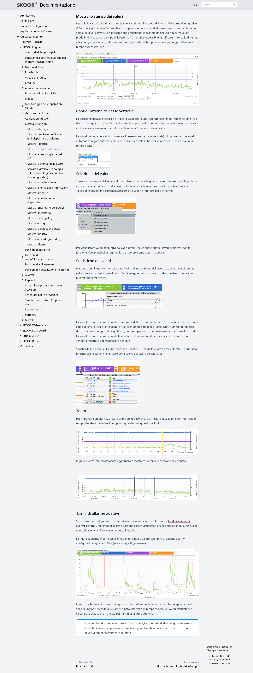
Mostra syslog (36, 223)
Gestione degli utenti (38, 113)
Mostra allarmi (36, 244)
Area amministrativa (37, 88)
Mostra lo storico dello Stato (45, 163)
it (197, 4)
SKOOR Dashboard (34, 330)
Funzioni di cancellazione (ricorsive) (47, 269)
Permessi (30, 314)
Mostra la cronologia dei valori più (46, 156)
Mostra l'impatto (37, 193)
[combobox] (219, 4)
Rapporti (30, 280)
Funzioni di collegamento (40, 264)
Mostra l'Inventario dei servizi (45, 207)
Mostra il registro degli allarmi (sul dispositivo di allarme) (46, 136)
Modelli (29, 320)
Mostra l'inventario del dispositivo (41, 200)
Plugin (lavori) (33, 309)
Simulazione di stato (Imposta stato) (43, 302)
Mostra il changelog (39, 218)
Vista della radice (35, 77)
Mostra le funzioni (36, 124)
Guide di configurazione (35, 26)
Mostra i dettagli (37, 129)
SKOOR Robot (31, 341)
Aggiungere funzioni (37, 118)
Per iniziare (27, 21)
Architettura (27, 15)
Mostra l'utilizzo (37, 234)
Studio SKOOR (31, 336)
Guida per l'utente (31, 36)
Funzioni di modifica (37, 249)
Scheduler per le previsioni (41, 295)
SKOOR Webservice (34, 325)
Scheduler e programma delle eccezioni (43, 287)
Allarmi (29, 275)
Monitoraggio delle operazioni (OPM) (44, 106)
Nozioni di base (34, 67)
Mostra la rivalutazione (41, 182)
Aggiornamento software (36, 31)
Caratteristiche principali (40, 52)
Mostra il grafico (37, 143)
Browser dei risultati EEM (40, 93)
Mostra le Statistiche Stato (43, 228)
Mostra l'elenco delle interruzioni (47, 187)
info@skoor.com (221, 659)
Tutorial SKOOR (32, 42)
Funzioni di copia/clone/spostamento (41, 257)
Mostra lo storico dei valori (44, 149)
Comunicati (27, 346)
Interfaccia (31, 72)
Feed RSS (30, 83)
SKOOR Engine (32, 47)
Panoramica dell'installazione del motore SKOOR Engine (45, 60)
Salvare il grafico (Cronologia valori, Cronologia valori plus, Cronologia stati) (45, 173)
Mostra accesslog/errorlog (43, 239)
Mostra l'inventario (39, 213)
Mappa (29, 98)
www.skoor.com (221, 663)
